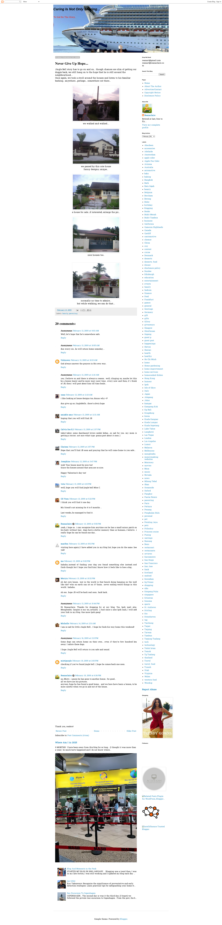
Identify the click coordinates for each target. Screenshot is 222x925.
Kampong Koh (151, 406)
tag (145, 620)
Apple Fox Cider (151, 161)
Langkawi (149, 432)
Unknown (65, 360)
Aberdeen (148, 145)
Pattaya (148, 506)
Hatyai (147, 347)
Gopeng (147, 334)
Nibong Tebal (150, 481)
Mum (146, 469)
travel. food (149, 664)
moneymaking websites (151, 458)
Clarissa (64, 447)
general (147, 306)
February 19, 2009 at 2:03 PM (85, 661)
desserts (148, 258)
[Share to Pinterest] (90, 310)
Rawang (148, 541)
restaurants (149, 550)
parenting (73, 313)
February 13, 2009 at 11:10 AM (86, 375)
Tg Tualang (149, 654)
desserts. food (150, 262)
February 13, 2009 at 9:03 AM (86, 331)
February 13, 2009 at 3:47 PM (84, 461)
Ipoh (146, 384)
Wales (147, 676)
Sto (145, 613)
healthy (148, 356)
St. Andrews (150, 607)
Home (96, 731)
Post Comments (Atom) (78, 735)
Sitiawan (148, 598)
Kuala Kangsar (151, 419)
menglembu (150, 454)
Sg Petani (148, 582)
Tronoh (147, 667)
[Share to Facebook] (88, 310)
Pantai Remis (150, 497)
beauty (147, 189)
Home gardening (152, 366)
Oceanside (149, 487)
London (147, 438)
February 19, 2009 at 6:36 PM (88, 675)
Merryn (64, 578)
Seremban (149, 579)
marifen (64, 544)
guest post (149, 340)
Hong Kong (149, 378)
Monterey (149, 462)
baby (146, 173)
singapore (149, 594)
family (65, 313)
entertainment (151, 281)
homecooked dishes (153, 375)
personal (148, 516)
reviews (148, 554)
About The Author (152, 86)
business (148, 221)
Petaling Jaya (150, 522)
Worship (148, 683)
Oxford (147, 491)
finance (148, 293)
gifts (146, 318)
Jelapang (148, 397)
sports (147, 604)
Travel (147, 661)
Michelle (65, 623)
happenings (149, 343)
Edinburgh (149, 274)
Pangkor (148, 494)
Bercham (148, 195)
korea (147, 416)
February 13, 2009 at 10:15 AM (84, 360)
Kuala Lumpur (151, 422)
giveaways (149, 325)
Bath (146, 183)
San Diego (149, 560)
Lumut (147, 444)
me (62, 561)
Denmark (148, 255)
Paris (146, 503)
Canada (147, 230)
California (149, 224)
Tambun (148, 635)
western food (150, 680)
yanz (63, 395)
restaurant (149, 547)
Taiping (148, 629)
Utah (146, 670)
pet (145, 519)
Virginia (148, 673)
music (147, 472)
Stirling (148, 610)
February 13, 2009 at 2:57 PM (82, 447)
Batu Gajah (149, 186)
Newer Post (61, 731)
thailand (148, 657)
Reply (63, 338)
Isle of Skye (150, 388)
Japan (147, 394)
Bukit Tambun (151, 218)
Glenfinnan (149, 331)
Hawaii (147, 350)
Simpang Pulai (151, 591)
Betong (147, 199)
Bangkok (148, 180)
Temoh (147, 651)
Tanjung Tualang (152, 639)
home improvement (153, 369)
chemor (147, 240)
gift (146, 315)
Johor (147, 400)
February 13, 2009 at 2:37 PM (87, 429)
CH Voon (65, 499)
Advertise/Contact (153, 89)
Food (146, 296)
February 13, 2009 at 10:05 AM (86, 345)
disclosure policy (152, 268)
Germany (148, 312)
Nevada (147, 475)
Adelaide (148, 151)
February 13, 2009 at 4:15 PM (78, 484)
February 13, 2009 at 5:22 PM (82, 499)
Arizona (148, 164)
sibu (146, 588)
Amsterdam (149, 154)
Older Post (131, 731)
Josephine (65, 461)
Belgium (148, 192)
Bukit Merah (150, 214)
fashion (147, 290)
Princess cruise (151, 532)
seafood (147, 576)
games (147, 303)
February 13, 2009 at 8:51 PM (81, 544)
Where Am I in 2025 (66, 742)
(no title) (71, 881)
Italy (146, 391)
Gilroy (147, 321)
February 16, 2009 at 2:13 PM (85, 638)
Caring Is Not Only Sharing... (76, 9)
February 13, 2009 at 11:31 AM (87, 415)
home (147, 362)
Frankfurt (149, 299)
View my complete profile (151, 126)
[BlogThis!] (84, 310)
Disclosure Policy (152, 96)
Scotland (148, 572)
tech (146, 642)
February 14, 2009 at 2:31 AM (83, 623)
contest (147, 249)
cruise (147, 252)
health (147, 353)
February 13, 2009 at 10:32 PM (81, 578)
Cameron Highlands (153, 227)
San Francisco (150, 563)
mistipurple (66, 661)
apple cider (149, 158)
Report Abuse (149, 689)
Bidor (146, 202)
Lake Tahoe (149, 429)
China (147, 243)
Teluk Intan (150, 648)
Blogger (123, 919)
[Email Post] (77, 310)
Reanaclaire (66, 524)
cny (146, 246)
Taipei (147, 626)
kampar (148, 403)
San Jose (148, 566)
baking (147, 177)
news (146, 478)
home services (151, 372)
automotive (149, 170)
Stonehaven (150, 617)
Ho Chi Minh (150, 359)
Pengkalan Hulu (152, 513)
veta (63, 484)
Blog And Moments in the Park (81, 869)
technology (149, 645)
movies (147, 465)
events (147, 284)
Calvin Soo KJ (67, 429)
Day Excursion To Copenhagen (81, 893)
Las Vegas (149, 435)
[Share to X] (86, 310)
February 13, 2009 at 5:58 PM (88, 524)
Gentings (148, 309)
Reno (146, 544)
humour (148, 381)
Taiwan (147, 632)
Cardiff (147, 233)
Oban (146, 484)
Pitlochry (148, 528)
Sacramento (150, 557)
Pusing (147, 535)
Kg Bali (147, 410)
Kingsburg (149, 413)
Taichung (148, 623)
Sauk (146, 569)
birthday (148, 205)
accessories (149, 148)
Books (147, 211)
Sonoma (148, 601)
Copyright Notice (152, 92)
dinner (147, 265)
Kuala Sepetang (151, 425)
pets (146, 525)
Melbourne (149, 451)
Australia (148, 167)
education (149, 277)
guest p (147, 337)
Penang (147, 509)
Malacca (148, 447)
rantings (148, 538)
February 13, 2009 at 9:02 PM (77, 561)
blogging (148, 208)
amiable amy (67, 415)
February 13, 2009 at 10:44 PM (86, 603)
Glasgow (148, 328)
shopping (148, 585)
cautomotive (150, 236)
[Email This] (81, 310)
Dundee (147, 271)
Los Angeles (150, 441)
